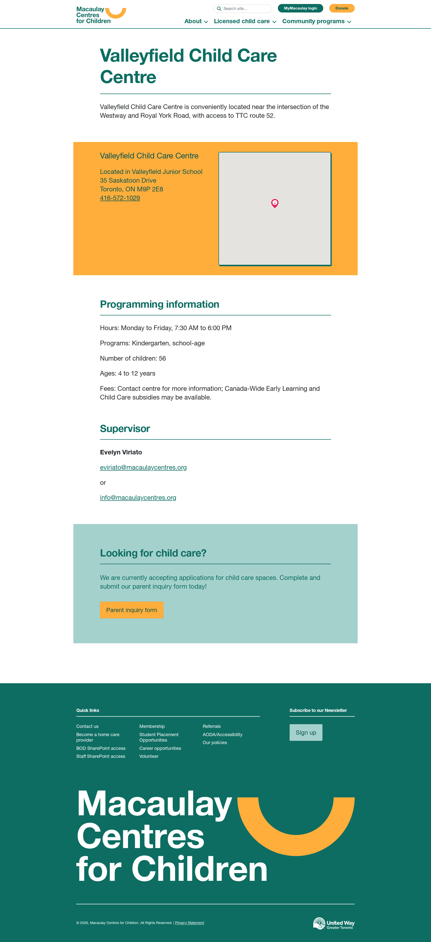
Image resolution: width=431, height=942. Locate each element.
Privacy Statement (189, 923)
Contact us (87, 727)
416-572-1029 (120, 198)
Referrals (212, 727)
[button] (275, 204)
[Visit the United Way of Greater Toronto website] (334, 923)
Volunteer (148, 757)
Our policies (215, 743)
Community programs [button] (313, 22)
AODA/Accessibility (222, 735)
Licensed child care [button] (242, 22)
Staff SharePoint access (100, 757)
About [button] (193, 22)
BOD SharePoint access (100, 749)
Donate (341, 8)
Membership (152, 727)
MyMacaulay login (300, 8)
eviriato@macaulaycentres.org (143, 468)
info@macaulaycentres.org (138, 498)
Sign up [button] (306, 733)
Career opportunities (160, 749)
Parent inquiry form (131, 611)
